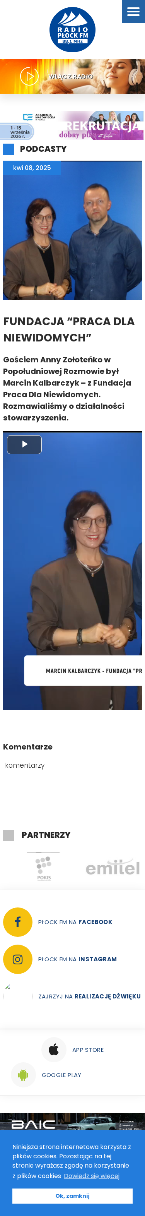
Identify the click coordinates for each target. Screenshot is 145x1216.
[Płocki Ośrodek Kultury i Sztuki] (38, 866)
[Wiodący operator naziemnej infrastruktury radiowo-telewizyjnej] (107, 866)
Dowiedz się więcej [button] (91, 1175)
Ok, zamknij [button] (72, 1196)
